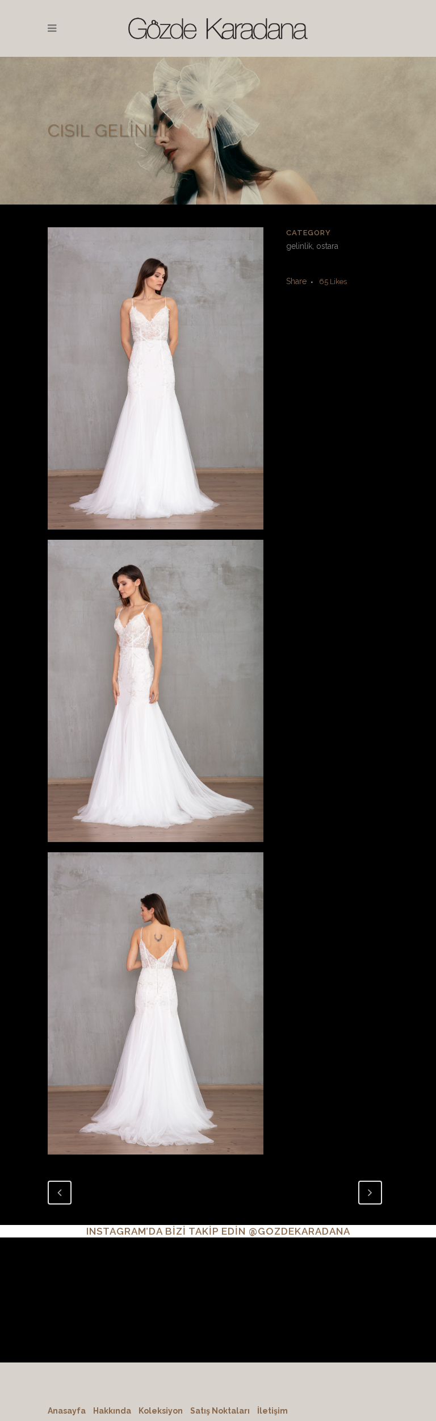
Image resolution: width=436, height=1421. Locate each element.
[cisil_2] (155, 695)
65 (333, 281)
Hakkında (112, 1410)
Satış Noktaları (220, 1410)
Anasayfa (67, 1410)
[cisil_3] (155, 1007)
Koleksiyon (161, 1410)
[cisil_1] (155, 382)
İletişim (272, 1410)
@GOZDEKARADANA (299, 1231)
